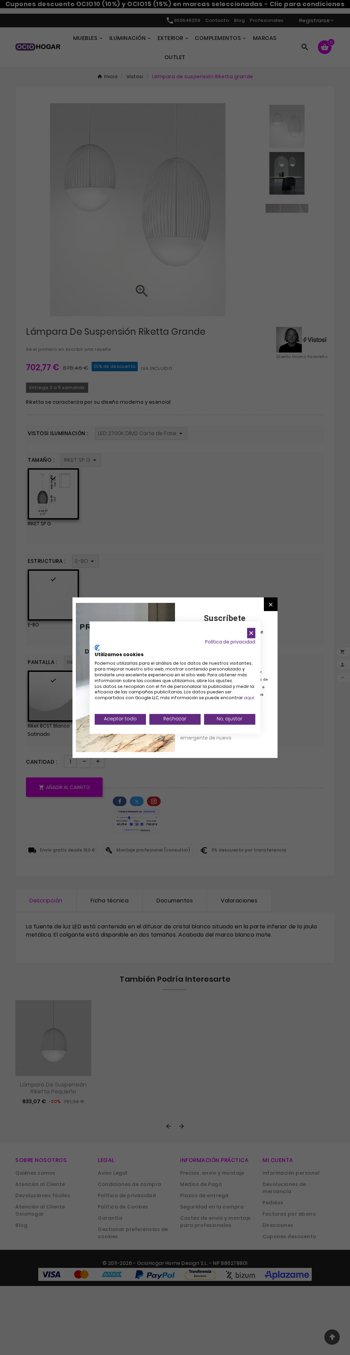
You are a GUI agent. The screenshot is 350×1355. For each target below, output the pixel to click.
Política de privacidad (230, 642)
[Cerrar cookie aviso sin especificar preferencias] (251, 633)
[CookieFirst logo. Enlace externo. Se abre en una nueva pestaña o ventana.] (97, 648)
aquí (249, 698)
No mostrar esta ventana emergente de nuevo (210, 734)
